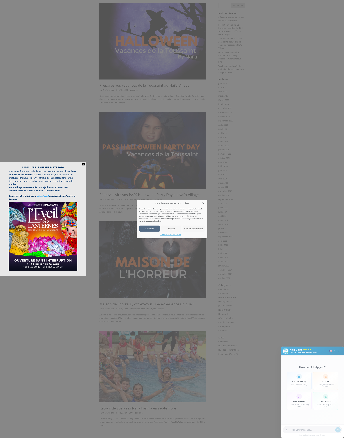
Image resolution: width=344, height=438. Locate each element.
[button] (203, 203)
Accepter (149, 228)
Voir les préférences (193, 228)
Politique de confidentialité (170, 235)
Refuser (171, 228)
